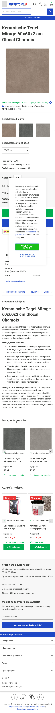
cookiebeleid (31, 232)
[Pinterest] (32, 697)
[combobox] (16, 12)
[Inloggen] (40, 4)
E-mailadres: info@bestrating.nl (15, 589)
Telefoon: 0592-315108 (12, 585)
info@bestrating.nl (14, 686)
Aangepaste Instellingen (27, 255)
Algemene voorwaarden (18, 707)
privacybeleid (21, 235)
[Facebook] (14, 697)
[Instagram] (23, 697)
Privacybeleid (33, 707)
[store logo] (18, 4)
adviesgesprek (29, 593)
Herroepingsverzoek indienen (27, 709)
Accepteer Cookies (27, 247)
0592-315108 (11, 683)
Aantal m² (7, 177)
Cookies (42, 707)
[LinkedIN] (41, 697)
